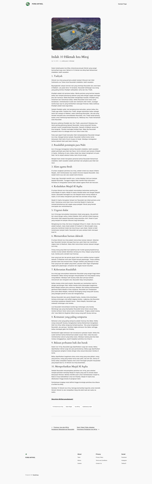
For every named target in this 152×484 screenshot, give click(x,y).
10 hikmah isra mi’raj (58, 406)
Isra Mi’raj (77, 406)
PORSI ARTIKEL (37, 4)
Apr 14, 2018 (54, 61)
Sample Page (122, 4)
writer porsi (65, 61)
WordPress (36, 475)
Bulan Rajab (69, 406)
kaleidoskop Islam (87, 406)
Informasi (71, 61)
